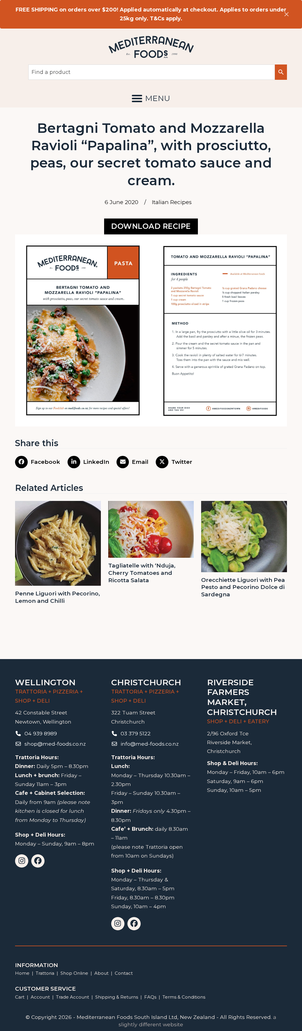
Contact (124, 973)
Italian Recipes (172, 202)
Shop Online (74, 973)
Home (22, 973)
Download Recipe (151, 226)
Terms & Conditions (184, 997)
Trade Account (72, 997)
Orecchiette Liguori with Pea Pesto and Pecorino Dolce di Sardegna (243, 587)
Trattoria (45, 973)
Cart (19, 997)
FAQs (150, 997)
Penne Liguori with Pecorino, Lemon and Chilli (57, 597)
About (101, 973)
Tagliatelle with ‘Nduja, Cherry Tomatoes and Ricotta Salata (141, 572)
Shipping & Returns (116, 997)
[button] (151, 98)
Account (40, 997)
